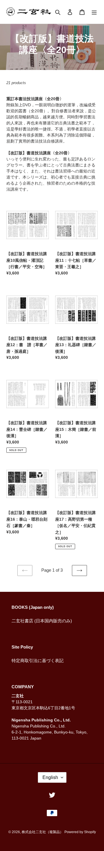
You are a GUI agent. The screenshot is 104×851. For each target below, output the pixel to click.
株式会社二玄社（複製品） (42, 832)
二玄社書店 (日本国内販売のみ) (42, 620)
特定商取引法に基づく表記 (38, 660)
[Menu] (94, 12)
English (50, 777)
